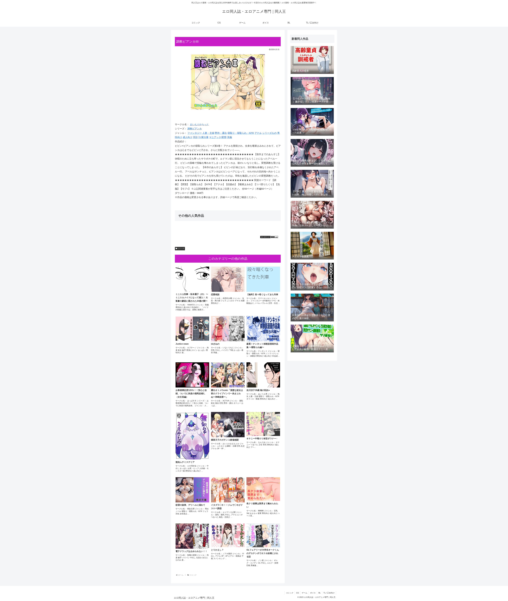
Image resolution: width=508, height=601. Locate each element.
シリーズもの (269, 133)
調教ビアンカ (194, 128)
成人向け (187, 137)
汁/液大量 (203, 137)
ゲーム (304, 593)
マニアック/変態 (217, 137)
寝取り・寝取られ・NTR (241, 133)
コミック (181, 248)
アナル (258, 133)
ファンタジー (194, 133)
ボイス (313, 593)
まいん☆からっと (199, 124)
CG (297, 593)
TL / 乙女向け (329, 593)
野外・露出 (221, 133)
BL (319, 593)
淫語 (195, 137)
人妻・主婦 (208, 133)
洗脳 (229, 137)
